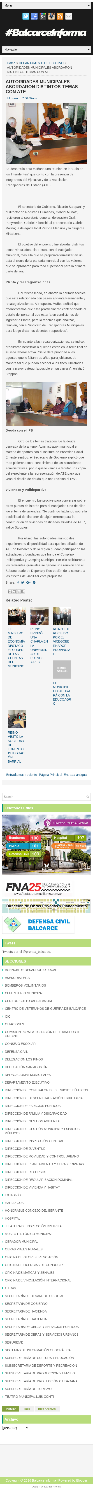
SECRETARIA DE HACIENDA (26, 1311)
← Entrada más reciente (19, 774)
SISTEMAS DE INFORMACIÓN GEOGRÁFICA (38, 1350)
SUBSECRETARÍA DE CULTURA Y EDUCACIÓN (39, 1358)
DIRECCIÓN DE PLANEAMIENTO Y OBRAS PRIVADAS (44, 1164)
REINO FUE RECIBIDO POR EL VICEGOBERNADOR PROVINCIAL (61, 641)
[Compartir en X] (18, 591)
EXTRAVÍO (13, 1195)
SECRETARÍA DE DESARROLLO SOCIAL (34, 1296)
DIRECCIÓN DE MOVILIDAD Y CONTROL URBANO (42, 1156)
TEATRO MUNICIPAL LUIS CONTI (29, 1396)
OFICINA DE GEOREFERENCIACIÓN (31, 1257)
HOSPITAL (12, 1218)
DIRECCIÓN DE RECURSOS (25, 1172)
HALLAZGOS (14, 1203)
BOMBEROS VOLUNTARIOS (25, 985)
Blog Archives (47, 1408)
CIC (7, 1016)
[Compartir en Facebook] (23, 591)
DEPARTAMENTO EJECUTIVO (41, 63)
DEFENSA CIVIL (16, 1051)
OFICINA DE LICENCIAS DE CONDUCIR (34, 1265)
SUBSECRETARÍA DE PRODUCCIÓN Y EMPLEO (40, 1373)
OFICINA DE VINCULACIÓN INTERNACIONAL (38, 1280)
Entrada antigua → (77, 774)
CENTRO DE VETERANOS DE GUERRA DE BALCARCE (45, 1008)
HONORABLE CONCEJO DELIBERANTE (34, 1210)
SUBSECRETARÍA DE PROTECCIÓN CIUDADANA (41, 1381)
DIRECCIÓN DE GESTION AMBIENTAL (33, 1121)
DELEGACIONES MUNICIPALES (28, 1075)
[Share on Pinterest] (34, 582)
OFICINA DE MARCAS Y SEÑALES (29, 1272)
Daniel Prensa (52, 1486)
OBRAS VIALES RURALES (24, 1249)
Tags (27, 1408)
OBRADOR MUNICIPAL (21, 1241)
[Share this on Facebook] (18, 582)
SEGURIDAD (14, 1342)
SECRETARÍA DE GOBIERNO (26, 1303)
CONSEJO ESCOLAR (20, 1044)
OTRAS (10, 1288)
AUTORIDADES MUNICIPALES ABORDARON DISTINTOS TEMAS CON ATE (42, 86)
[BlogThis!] (14, 591)
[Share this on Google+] (28, 582)
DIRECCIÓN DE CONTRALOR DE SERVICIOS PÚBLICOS (46, 1090)
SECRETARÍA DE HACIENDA (26, 1319)
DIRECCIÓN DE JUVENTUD (25, 1148)
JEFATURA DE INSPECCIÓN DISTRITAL (34, 1226)
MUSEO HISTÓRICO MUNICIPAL (28, 1234)
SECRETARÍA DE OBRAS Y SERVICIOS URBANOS (42, 1334)
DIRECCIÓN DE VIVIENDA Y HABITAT (32, 1187)
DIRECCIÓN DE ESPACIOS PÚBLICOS (33, 1106)
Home (11, 63)
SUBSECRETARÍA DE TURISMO (28, 1389)
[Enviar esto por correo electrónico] (10, 591)
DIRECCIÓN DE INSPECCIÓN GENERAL (34, 1141)
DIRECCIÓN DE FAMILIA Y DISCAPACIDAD (36, 1113)
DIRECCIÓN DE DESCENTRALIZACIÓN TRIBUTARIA (44, 1098)
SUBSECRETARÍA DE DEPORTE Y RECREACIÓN (41, 1365)
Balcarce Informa (44, 1480)
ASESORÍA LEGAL (18, 978)
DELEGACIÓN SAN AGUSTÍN (26, 1067)
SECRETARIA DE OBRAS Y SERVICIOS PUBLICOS (42, 1327)
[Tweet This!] (22, 582)
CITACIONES (14, 1024)
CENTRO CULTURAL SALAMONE (29, 1001)
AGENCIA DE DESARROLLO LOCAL (31, 970)
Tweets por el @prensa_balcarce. (26, 951)
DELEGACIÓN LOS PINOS (24, 1059)
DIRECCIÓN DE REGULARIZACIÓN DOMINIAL (38, 1179)
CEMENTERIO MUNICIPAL (24, 993)
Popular (11, 1408)
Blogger (81, 1480)
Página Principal (50, 774)
